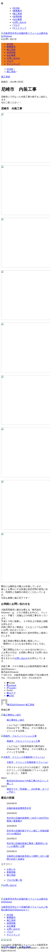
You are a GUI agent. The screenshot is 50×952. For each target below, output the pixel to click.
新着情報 (11, 872)
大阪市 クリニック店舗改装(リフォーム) (27, 762)
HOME (16, 8)
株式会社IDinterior (16, 704)
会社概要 (17, 19)
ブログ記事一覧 (14, 880)
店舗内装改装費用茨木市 (19, 808)
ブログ (16, 25)
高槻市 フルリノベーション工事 (23, 741)
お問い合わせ (19, 22)
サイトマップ (19, 28)
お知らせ (11, 869)
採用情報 (17, 16)
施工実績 (17, 13)
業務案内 (17, 11)
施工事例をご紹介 (15, 720)
